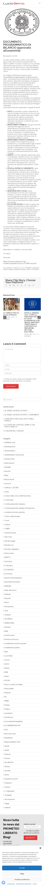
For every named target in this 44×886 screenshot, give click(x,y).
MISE (6, 672)
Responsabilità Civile (12, 742)
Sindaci (7, 766)
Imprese (7, 627)
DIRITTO (7, 557)
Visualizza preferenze (22, 879)
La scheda (8, 656)
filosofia (7, 598)
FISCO (6, 602)
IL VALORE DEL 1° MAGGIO (14, 431)
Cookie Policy (11, 883)
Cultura (7, 525)
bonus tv (7, 483)
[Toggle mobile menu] (40, 3)
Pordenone (8, 717)
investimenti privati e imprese (15, 643)
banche (7, 471)
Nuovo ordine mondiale (13, 684)
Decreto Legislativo (11, 549)
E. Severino (8, 566)
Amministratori (9, 451)
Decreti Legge (9, 541)
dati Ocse (8, 537)
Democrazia (9, 553)
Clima (6, 492)
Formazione (8, 607)
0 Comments (35, 269)
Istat (6, 652)
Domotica (8, 561)
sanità (28, 269)
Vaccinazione (9, 799)
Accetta (22, 868)
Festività (7, 594)
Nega (22, 874)
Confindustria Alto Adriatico (14, 504)
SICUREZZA (8, 762)
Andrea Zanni (9, 459)
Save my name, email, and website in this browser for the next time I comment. (19, 380)
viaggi (6, 803)
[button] (40, 848)
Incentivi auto (9, 635)
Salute (6, 746)
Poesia (7, 705)
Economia (8, 574)
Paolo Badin (9, 689)
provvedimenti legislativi (13, 721)
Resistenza (8, 738)
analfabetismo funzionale (14, 455)
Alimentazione (9, 447)
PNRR (6, 701)
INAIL (6, 631)
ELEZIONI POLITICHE (12, 582)
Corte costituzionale (12, 516)
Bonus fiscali (9, 479)
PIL (5, 697)
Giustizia (7, 615)
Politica (7, 709)
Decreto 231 (8, 545)
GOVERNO (28, 268)
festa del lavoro (10, 590)
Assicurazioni (9, 463)
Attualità (7, 467)
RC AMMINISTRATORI (12, 725)
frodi (6, 611)
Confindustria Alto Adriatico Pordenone (19, 508)
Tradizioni (8, 783)
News (6, 676)
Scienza (7, 754)
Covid (6, 520)
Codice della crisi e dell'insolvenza (17, 496)
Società (7, 771)
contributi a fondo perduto (14, 512)
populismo (8, 713)
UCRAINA (8, 795)
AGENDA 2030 (9, 442)
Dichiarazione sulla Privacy (24, 883)
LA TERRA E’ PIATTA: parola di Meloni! (11, 314)
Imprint (35, 883)
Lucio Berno (8, 268)
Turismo (7, 787)
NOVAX (7, 680)
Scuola (7, 758)
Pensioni (7, 693)
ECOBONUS (9, 570)
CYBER (7, 529)
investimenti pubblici (20, 269)
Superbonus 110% (11, 779)
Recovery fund (10, 734)
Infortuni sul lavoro (11, 639)
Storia (6, 775)
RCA (6, 730)
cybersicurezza (10, 533)
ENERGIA (7, 586)
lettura (6, 668)
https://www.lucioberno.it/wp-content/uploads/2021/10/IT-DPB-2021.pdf (19, 262)
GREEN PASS (9, 623)
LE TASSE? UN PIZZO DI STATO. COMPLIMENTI (21, 415)
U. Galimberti (9, 791)
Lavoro (7, 660)
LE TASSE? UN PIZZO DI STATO (16, 411)
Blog (6, 475)
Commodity (8, 500)
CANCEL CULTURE (11, 488)
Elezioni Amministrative (13, 578)
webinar (7, 807)
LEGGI (6, 664)
